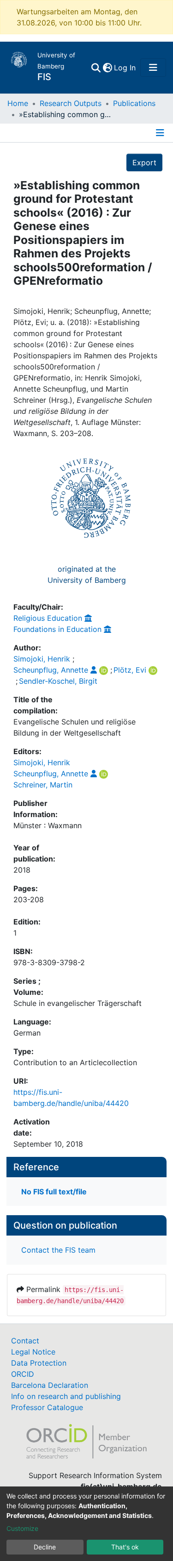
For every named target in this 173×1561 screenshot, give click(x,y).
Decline (45, 1547)
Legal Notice (33, 1351)
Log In (125, 67)
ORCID (22, 1374)
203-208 (28, 899)
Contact (25, 1340)
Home (17, 103)
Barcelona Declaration (49, 1385)
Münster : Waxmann (47, 825)
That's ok (125, 1547)
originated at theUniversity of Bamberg (87, 574)
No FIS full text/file (54, 1191)
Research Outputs (70, 103)
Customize (22, 1528)
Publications (134, 103)
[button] (107, 67)
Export (144, 162)
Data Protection (38, 1362)
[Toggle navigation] (153, 67)
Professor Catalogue (47, 1407)
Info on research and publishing (66, 1396)
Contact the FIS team (58, 1250)
